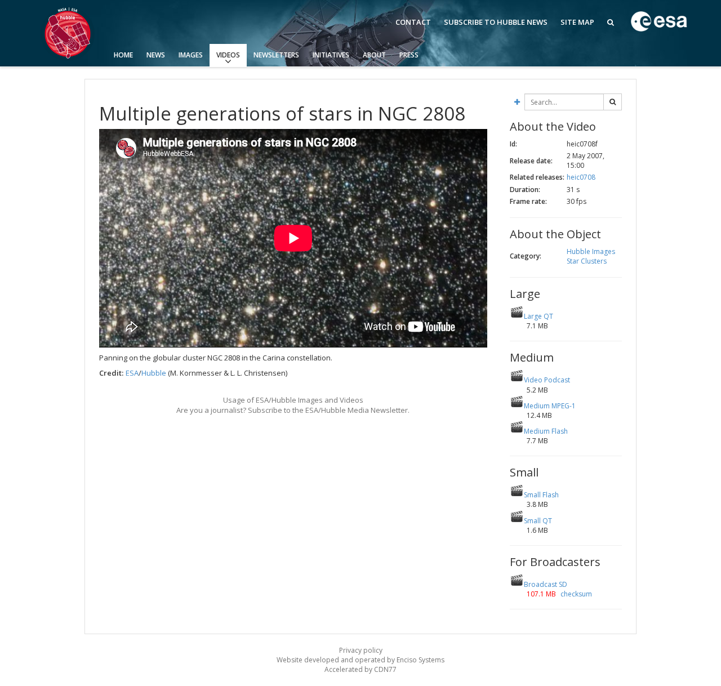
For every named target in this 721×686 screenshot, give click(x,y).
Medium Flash (546, 431)
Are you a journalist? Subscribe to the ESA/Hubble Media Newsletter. (293, 410)
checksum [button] (575, 594)
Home (123, 55)
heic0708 (581, 177)
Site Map (577, 22)
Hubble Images (591, 251)
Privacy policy (360, 650)
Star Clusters (587, 261)
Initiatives (331, 55)
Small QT (538, 520)
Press (409, 55)
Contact (413, 22)
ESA (132, 373)
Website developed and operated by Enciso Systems (360, 660)
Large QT (538, 316)
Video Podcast (547, 380)
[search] (612, 101)
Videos (228, 55)
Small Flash (541, 495)
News (155, 55)
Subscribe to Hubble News (496, 22)
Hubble (153, 373)
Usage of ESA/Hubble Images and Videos (293, 400)
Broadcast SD (545, 584)
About (374, 55)
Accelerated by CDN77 (360, 669)
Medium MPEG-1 (550, 406)
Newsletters (276, 55)
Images (191, 55)
